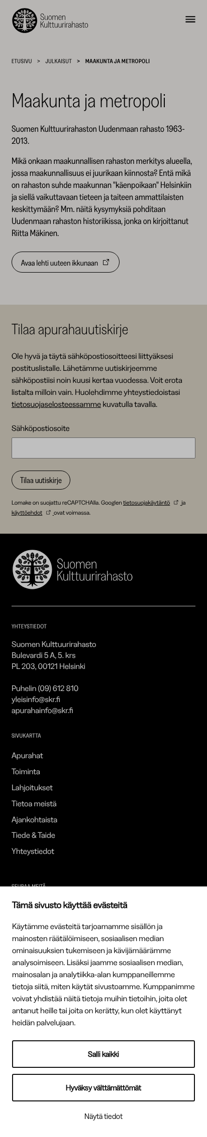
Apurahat (27, 755)
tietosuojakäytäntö (146, 502)
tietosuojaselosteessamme (56, 404)
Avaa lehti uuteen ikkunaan (59, 265)
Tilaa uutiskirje (41, 480)
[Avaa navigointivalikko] (190, 20)
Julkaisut (58, 61)
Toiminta (26, 771)
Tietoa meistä (34, 803)
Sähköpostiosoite (41, 428)
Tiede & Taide (33, 835)
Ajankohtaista (34, 819)
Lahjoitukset (32, 787)
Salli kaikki (103, 1054)
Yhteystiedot (33, 851)
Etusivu (22, 61)
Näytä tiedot (103, 1116)
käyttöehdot (27, 512)
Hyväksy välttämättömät (103, 1087)
